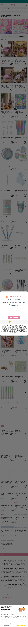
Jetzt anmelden (14, 317)
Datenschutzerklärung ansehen (7, 621)
